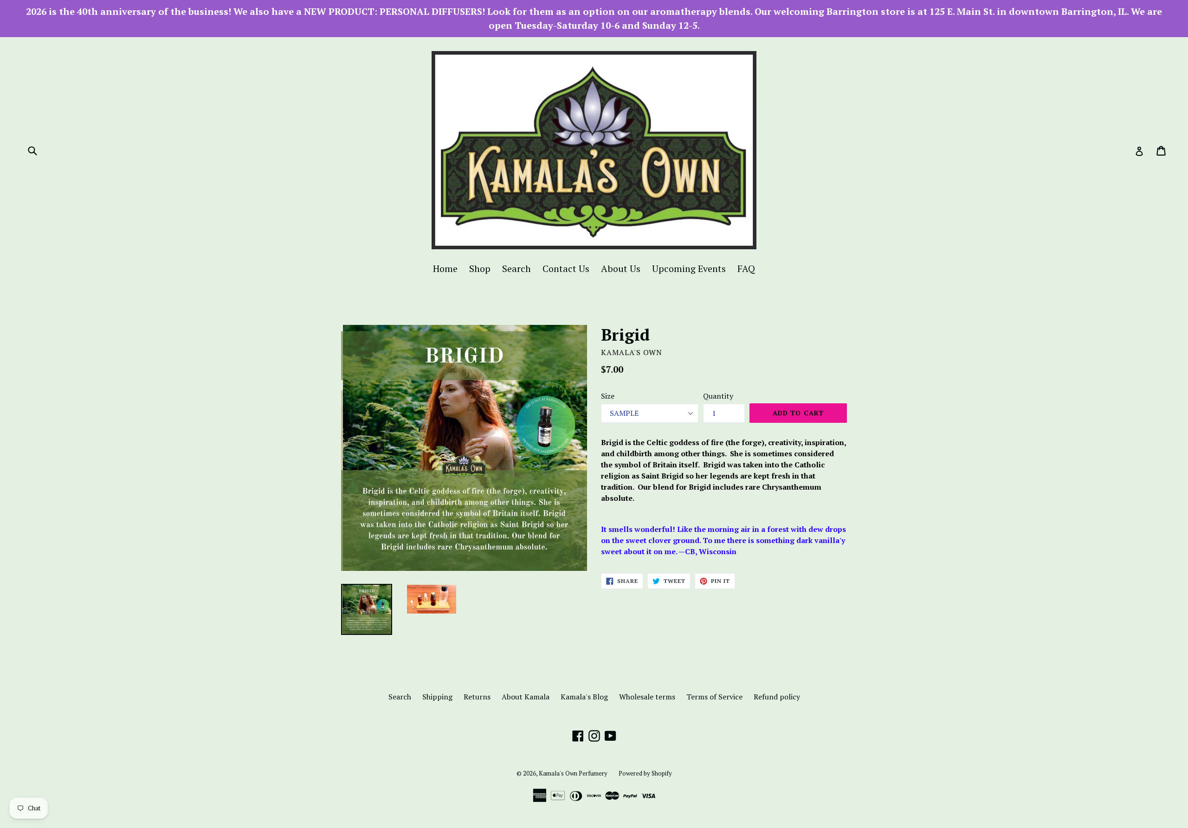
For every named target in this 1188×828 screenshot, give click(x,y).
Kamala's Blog (584, 697)
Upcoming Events (689, 268)
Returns (477, 697)
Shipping (437, 697)
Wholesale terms (647, 697)
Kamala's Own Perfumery (573, 773)
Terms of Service (714, 697)
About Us (620, 268)
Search (516, 268)
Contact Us (565, 268)
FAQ (746, 268)
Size (607, 396)
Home (445, 268)
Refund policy (777, 697)
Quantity (718, 396)
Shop (480, 268)
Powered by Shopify (645, 773)
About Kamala (525, 697)
